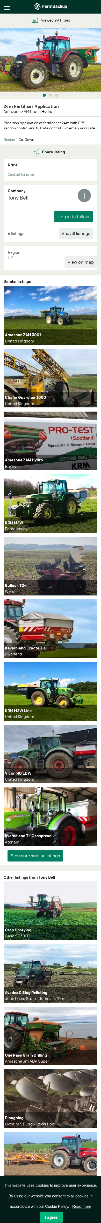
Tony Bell (18, 197)
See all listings (76, 233)
